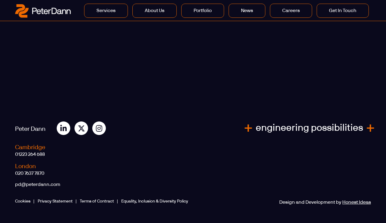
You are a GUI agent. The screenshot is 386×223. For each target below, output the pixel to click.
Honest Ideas (356, 202)
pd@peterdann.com (37, 184)
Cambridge (30, 147)
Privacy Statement (55, 201)
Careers (291, 10)
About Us (154, 10)
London (25, 166)
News (247, 10)
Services (105, 10)
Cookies (22, 201)
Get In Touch (342, 10)
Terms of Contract (97, 201)
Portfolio (203, 10)
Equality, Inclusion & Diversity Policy (154, 201)
